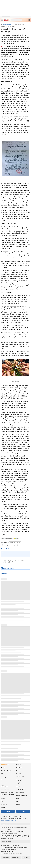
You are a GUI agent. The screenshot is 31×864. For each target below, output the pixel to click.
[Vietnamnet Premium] (5, 765)
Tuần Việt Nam (7, 24)
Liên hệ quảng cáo (6, 841)
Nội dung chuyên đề (21, 795)
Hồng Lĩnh (14, 545)
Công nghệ (19, 780)
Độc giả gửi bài (15, 857)
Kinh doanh (19, 767)
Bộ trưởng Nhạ (6, 545)
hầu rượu (22, 545)
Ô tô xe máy (4, 783)
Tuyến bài (8, 811)
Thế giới (18, 774)
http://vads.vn (9, 851)
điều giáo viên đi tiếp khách (15, 542)
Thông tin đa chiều (19, 24)
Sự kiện (23, 811)
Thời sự (3, 767)
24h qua (3, 807)
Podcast (18, 804)
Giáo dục (3, 774)
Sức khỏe (3, 780)
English (3, 798)
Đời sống (3, 777)
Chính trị (18, 764)
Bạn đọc (18, 786)
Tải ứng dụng (5, 857)
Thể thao (18, 771)
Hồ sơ (17, 798)
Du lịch (18, 783)
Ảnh (2, 801)
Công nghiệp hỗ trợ (21, 789)
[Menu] (2, 20)
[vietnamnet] (7, 20)
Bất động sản (4, 786)
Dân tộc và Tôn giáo (6, 771)
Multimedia (4, 804)
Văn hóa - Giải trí (20, 777)
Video (17, 801)
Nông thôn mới (20, 792)
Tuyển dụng (26, 857)
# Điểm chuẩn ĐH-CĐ (16, 20)
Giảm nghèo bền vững (7, 792)
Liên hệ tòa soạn (6, 824)
